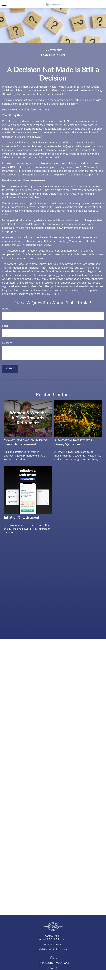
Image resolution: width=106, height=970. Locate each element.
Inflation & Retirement (21, 517)
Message (7, 343)
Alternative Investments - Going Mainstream (74, 442)
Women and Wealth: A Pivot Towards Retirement (25, 442)
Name (5, 308)
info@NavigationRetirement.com (53, 949)
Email (5, 325)
